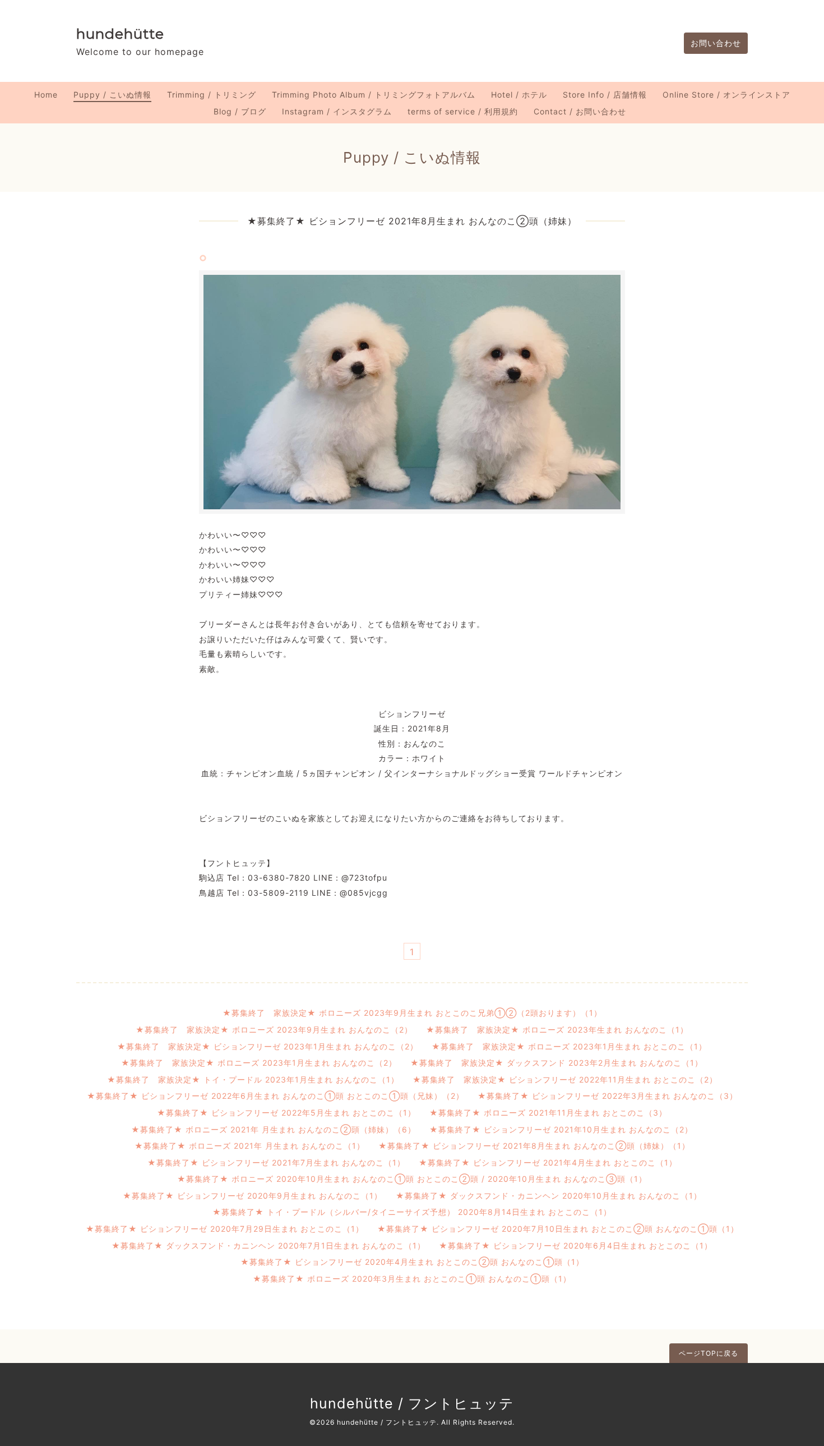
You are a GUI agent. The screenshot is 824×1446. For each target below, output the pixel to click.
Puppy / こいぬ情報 (112, 94)
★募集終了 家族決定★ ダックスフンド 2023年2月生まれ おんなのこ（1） (556, 1062)
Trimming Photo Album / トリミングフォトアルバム (373, 94)
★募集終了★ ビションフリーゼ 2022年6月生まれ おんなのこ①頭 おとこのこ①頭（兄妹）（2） (275, 1095)
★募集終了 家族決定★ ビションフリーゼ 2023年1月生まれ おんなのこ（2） (267, 1046)
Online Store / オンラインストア (726, 94)
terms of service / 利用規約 (463, 111)
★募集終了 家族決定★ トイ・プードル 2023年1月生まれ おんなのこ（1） (253, 1079)
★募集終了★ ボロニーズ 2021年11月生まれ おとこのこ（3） (548, 1112)
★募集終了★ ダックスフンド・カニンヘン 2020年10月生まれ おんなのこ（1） (549, 1195)
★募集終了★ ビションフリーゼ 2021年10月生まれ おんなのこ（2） (561, 1129)
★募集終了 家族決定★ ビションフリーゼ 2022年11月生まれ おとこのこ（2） (565, 1079)
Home (46, 94)
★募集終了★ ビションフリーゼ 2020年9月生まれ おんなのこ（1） (252, 1195)
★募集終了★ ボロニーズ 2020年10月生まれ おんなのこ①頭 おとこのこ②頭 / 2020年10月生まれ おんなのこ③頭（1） (412, 1178)
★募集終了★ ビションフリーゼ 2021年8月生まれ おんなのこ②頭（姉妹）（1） (534, 1145)
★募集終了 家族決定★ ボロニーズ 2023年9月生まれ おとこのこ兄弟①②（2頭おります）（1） (412, 1012)
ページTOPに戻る (708, 1353)
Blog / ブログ (240, 111)
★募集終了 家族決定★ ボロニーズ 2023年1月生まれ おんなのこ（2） (259, 1062)
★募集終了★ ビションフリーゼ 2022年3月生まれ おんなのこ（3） (608, 1095)
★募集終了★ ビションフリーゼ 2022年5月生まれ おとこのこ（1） (286, 1112)
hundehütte (120, 33)
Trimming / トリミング (211, 94)
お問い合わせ (716, 43)
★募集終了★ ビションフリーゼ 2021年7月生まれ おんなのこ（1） (276, 1162)
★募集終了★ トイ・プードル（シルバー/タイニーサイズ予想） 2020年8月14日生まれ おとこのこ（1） (412, 1212)
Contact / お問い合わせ (580, 111)
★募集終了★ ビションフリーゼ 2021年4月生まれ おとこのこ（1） (548, 1162)
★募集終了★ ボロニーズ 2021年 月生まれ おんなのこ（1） (250, 1145)
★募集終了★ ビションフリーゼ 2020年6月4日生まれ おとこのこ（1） (575, 1245)
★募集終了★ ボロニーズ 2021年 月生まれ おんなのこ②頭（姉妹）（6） (273, 1129)
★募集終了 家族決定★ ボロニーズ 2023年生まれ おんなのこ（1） (557, 1029)
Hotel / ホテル (519, 94)
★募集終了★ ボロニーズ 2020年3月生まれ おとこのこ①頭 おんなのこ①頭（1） (412, 1278)
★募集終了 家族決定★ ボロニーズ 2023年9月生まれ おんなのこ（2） (274, 1029)
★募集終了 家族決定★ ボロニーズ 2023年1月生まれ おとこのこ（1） (569, 1046)
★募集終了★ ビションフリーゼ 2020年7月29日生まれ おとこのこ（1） (225, 1228)
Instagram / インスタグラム (337, 111)
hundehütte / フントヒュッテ (412, 1403)
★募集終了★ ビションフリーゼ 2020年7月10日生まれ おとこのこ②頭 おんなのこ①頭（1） (558, 1228)
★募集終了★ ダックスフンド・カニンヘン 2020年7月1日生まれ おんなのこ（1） (268, 1245)
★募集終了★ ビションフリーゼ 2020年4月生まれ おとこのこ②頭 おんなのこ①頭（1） (412, 1262)
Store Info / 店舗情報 (605, 94)
